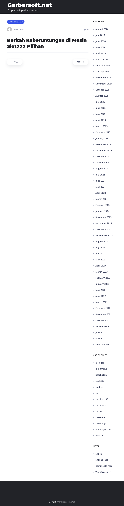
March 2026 (101, 59)
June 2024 (100, 180)
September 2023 (104, 235)
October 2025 (102, 89)
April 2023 (100, 265)
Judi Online (101, 368)
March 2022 (101, 302)
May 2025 (100, 114)
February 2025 (102, 132)
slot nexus (100, 405)
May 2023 (100, 259)
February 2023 (102, 277)
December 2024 (103, 144)
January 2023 (102, 283)
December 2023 (103, 217)
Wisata (99, 435)
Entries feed (101, 459)
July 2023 (100, 247)
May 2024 (100, 186)
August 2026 (101, 29)
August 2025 (101, 95)
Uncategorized (103, 429)
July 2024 (100, 174)
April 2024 (100, 192)
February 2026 (102, 65)
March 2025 (101, 126)
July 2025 (100, 101)
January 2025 (102, 138)
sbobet (99, 387)
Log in (98, 453)
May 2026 (100, 47)
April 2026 (100, 53)
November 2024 (103, 150)
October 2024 (102, 156)
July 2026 (100, 35)
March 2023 (101, 271)
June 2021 (100, 332)
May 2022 (100, 289)
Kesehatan (101, 374)
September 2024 (104, 162)
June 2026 (100, 41)
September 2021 (104, 326)
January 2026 (102, 71)
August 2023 (101, 241)
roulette (99, 381)
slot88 (98, 411)
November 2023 (103, 223)
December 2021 (103, 314)
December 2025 (103, 77)
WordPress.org (103, 472)
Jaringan (99, 362)
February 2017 (102, 344)
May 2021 (100, 338)
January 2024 (102, 211)
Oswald (52, 501)
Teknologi (100, 423)
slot (97, 393)
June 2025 (100, 107)
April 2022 (100, 296)
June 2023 (100, 253)
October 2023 (102, 229)
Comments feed (104, 465)
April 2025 (100, 120)
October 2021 (102, 320)
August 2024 (101, 168)
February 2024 (102, 205)
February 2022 (102, 308)
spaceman (100, 417)
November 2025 (103, 83)
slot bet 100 (101, 399)
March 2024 (101, 198)
